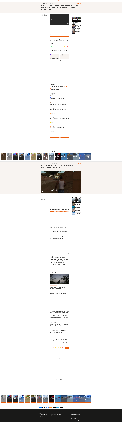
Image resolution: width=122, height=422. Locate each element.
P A (51, 102)
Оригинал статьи (79, 3)
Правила (68, 84)
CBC (41, 3)
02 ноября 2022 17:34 (47, 3)
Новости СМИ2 (59, 60)
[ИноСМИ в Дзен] (43, 407)
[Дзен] (54, 27)
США (54, 50)
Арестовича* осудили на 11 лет (78, 31)
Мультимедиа (66, 50)
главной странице (65, 86)
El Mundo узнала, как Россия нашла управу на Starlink (76, 201)
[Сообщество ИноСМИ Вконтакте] (47, 407)
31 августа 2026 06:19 (51, 163)
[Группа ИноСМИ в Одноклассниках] (50, 407)
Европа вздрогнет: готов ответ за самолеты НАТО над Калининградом (78, 207)
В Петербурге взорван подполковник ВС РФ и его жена (78, 204)
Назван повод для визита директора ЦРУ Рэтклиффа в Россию (78, 26)
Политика (63, 50)
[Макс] (51, 27)
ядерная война (60, 50)
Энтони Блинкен (51, 50)
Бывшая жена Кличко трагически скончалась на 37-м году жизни (78, 23)
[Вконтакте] (57, 27)
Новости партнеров (76, 197)
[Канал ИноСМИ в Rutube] (54, 407)
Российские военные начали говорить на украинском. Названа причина (77, 29)
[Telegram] (61, 27)
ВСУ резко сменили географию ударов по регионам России (77, 213)
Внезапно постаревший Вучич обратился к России (78, 210)
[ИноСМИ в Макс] (40, 407)
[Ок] (64, 27)
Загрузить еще (59, 137)
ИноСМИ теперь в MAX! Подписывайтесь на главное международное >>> (59, 211)
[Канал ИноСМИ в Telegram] (57, 407)
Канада (44, 3)
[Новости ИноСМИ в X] (61, 407)
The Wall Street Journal (44, 163)
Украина (56, 50)
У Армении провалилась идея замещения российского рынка (77, 20)
